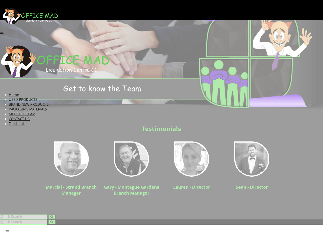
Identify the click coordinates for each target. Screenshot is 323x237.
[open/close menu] (2, 33)
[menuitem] (14, 94)
